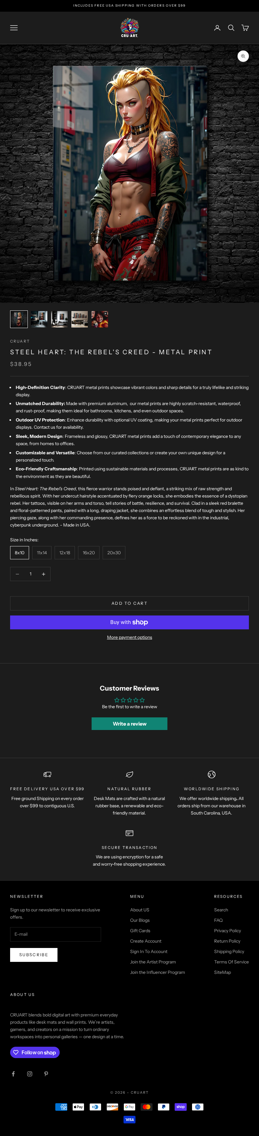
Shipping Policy (229, 951)
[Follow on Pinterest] (46, 1074)
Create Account (145, 941)
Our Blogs (140, 920)
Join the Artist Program (153, 962)
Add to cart (129, 603)
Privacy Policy (227, 930)
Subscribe (33, 954)
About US (139, 910)
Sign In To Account (148, 951)
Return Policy (227, 941)
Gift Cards (140, 930)
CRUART (20, 341)
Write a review (130, 724)
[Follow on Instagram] (30, 1074)
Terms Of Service (231, 962)
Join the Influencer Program (157, 972)
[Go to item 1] (19, 319)
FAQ (218, 920)
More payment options (129, 637)
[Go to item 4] (79, 319)
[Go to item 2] (39, 319)
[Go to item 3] (59, 319)
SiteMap (222, 972)
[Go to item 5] (100, 319)
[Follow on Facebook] (13, 1074)
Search (221, 910)
